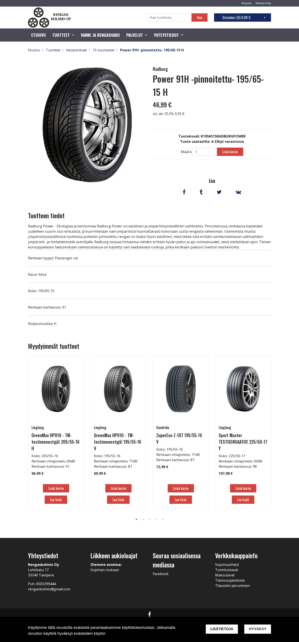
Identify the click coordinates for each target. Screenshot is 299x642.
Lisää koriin (230, 151)
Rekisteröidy (263, 3)
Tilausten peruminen (232, 585)
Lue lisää (56, 499)
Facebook (161, 573)
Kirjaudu (246, 3)
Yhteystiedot (166, 35)
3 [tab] (149, 519)
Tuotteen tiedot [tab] (46, 215)
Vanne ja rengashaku (100, 35)
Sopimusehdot (227, 564)
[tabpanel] (56, 432)
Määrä (186, 151)
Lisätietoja (221, 629)
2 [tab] (143, 519)
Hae (199, 17)
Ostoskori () (236, 17)
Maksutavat (225, 575)
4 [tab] (156, 519)
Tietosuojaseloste (230, 580)
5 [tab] (162, 519)
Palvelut (134, 35)
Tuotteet (61, 35)
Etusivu (38, 35)
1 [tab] (136, 519)
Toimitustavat (226, 569)
